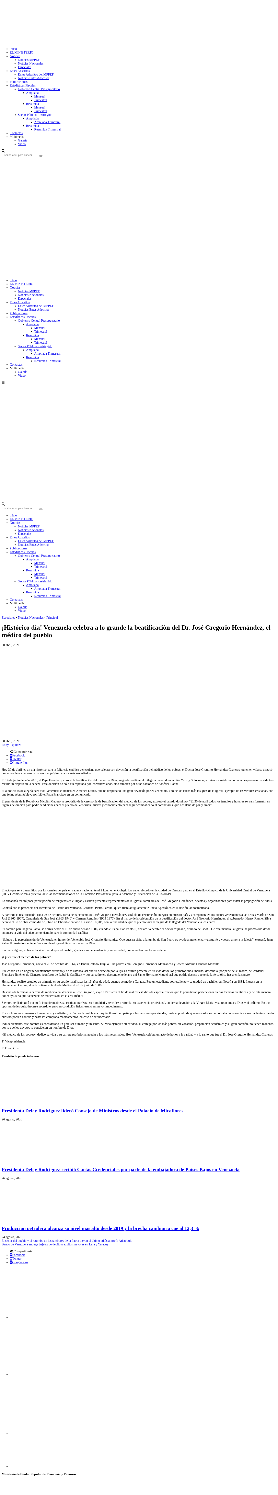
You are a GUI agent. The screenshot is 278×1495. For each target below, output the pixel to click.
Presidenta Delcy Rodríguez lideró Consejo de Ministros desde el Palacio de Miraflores (92, 1110)
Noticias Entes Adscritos (33, 78)
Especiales (24, 67)
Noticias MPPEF (29, 59)
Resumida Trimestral (47, 129)
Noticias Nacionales (31, 63)
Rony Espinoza (11, 744)
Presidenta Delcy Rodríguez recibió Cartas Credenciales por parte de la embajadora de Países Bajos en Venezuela (121, 1169)
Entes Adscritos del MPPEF (36, 74)
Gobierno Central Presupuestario (39, 89)
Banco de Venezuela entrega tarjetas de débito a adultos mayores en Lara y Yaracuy (55, 1244)
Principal (52, 617)
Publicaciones (18, 81)
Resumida (32, 103)
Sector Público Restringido (35, 114)
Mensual (39, 96)
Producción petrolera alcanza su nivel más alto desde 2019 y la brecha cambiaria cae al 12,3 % (100, 1228)
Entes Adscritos (20, 70)
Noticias (15, 56)
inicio (13, 48)
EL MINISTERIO (21, 52)
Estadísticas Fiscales (23, 85)
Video (22, 144)
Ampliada (32, 92)
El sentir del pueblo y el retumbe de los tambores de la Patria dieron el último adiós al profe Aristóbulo (67, 1240)
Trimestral (40, 100)
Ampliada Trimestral (47, 122)
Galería (22, 140)
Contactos (16, 133)
